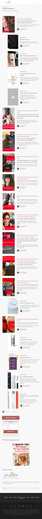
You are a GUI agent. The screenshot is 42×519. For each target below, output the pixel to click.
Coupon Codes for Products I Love (31, 110)
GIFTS (18, 112)
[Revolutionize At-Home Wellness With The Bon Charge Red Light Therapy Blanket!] (9, 243)
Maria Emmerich (23, 28)
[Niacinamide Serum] (13, 361)
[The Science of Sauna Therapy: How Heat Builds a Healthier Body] (9, 266)
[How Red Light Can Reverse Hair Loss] (9, 324)
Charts (6, 497)
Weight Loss (32, 216)
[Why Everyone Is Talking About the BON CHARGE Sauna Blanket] (9, 141)
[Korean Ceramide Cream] (13, 306)
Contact (33, 497)
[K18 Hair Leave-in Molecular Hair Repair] (13, 400)
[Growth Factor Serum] (13, 343)
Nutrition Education (24, 179)
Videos (10, 497)
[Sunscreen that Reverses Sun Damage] (13, 77)
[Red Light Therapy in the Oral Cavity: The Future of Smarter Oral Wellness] (9, 163)
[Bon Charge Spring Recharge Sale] (9, 221)
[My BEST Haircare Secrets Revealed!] (9, 182)
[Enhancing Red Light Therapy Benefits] (9, 287)
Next (14, 411)
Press (24, 497)
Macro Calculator (18, 497)
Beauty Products (23, 37)
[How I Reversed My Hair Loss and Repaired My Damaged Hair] (9, 24)
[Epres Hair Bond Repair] (13, 380)
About (28, 497)
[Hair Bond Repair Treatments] (13, 59)
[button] (3, 2)
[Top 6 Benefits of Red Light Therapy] (9, 201)
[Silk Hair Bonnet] (13, 42)
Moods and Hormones (24, 136)
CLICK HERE (5, 482)
